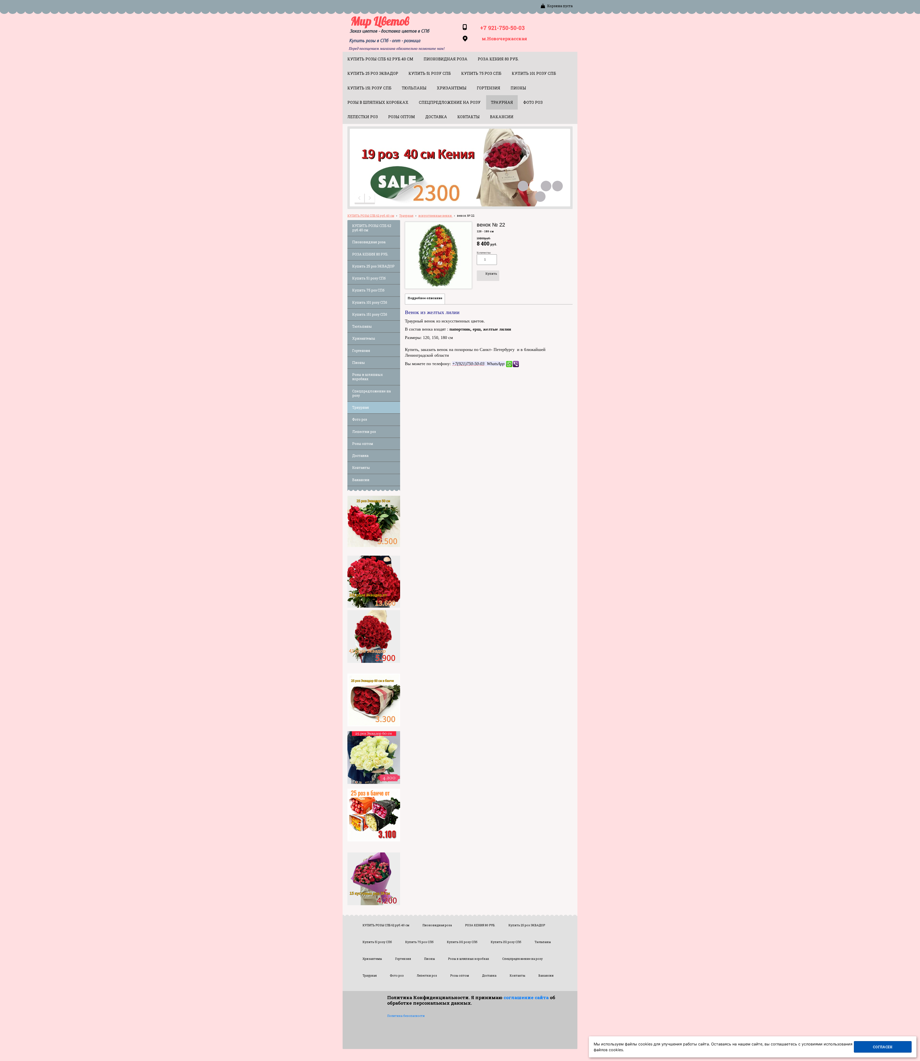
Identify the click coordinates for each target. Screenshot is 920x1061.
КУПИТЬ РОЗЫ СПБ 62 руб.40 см (370, 215)
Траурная (406, 215)
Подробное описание (425, 298)
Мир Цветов (380, 21)
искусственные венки (435, 215)
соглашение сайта (526, 997)
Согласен (882, 1047)
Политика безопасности (406, 1016)
